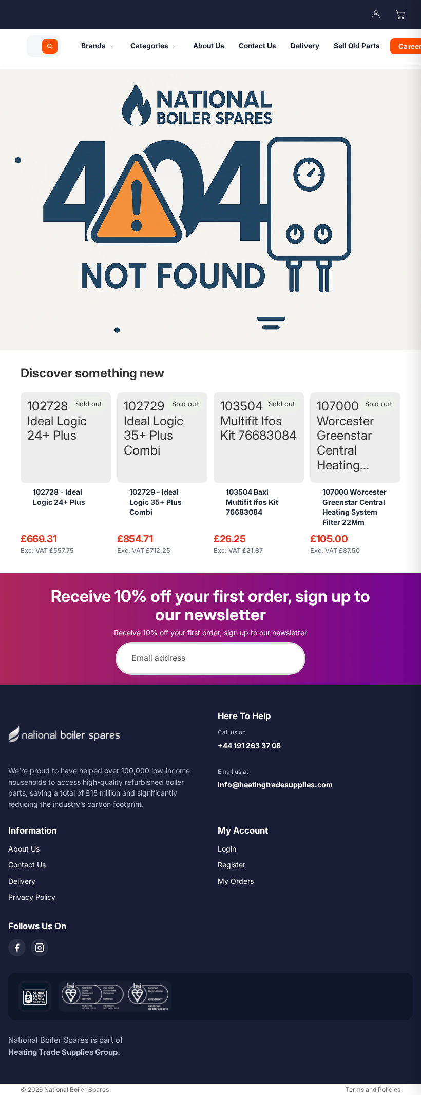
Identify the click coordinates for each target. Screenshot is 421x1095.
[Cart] (400, 14)
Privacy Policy (31, 897)
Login (227, 848)
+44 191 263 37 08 (249, 745)
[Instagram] (39, 947)
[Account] (376, 14)
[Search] (50, 46)
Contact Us (27, 864)
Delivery (21, 881)
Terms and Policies (373, 1089)
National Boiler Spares (76, 1089)
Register (231, 864)
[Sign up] (289, 658)
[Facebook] (17, 947)
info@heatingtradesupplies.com (275, 784)
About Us (24, 848)
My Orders (236, 881)
